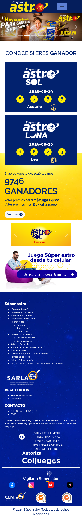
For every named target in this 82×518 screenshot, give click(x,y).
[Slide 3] (34, 35)
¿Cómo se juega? (19, 309)
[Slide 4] (41, 35)
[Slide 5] (48, 35)
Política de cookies (20, 356)
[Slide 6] (55, 35)
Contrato (21, 325)
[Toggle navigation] (62, 6)
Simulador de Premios (22, 315)
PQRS (13, 414)
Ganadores (16, 398)
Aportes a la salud (19, 350)
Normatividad (17, 321)
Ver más (13, 214)
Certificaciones (24, 341)
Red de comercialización (23, 318)
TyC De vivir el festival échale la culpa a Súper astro (37, 363)
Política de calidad (26, 337)
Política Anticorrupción (22, 360)
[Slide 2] (27, 35)
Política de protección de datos (26, 347)
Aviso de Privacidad (20, 344)
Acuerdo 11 (22, 331)
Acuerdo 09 (22, 328)
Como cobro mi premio (22, 312)
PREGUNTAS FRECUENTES (24, 411)
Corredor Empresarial (21, 334)
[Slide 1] (20, 35)
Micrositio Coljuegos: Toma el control (29, 353)
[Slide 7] (61, 35)
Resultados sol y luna (21, 395)
